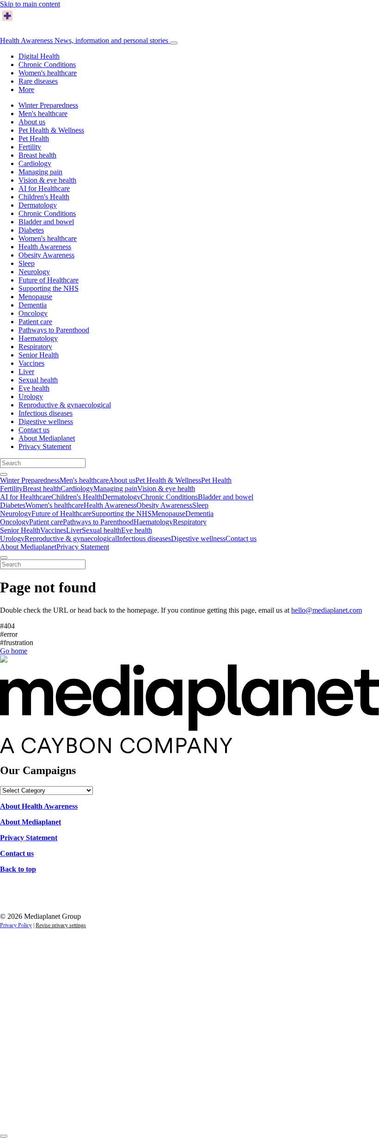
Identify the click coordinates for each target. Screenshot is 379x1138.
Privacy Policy (16, 925)
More (26, 89)
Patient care (35, 322)
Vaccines (31, 363)
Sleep (26, 263)
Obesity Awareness (46, 255)
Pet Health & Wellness (51, 130)
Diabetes (31, 230)
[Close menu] (3, 557)
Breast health (37, 155)
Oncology (33, 313)
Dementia (32, 305)
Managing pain (40, 172)
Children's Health (43, 197)
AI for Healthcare (44, 188)
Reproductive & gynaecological (64, 405)
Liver (26, 371)
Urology (30, 396)
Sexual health (38, 380)
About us (31, 122)
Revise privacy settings (61, 925)
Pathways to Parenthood (53, 330)
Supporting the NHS (48, 288)
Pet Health (33, 138)
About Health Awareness (39, 806)
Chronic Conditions (47, 64)
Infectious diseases (45, 413)
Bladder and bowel (46, 222)
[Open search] (3, 474)
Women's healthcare (47, 73)
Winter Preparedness (48, 105)
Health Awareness (84, 40)
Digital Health (39, 56)
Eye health (33, 388)
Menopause (35, 297)
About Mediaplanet (46, 438)
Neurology (34, 272)
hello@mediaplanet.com (326, 610)
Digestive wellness (45, 421)
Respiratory (35, 347)
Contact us (33, 430)
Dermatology (37, 205)
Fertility (29, 147)
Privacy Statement (44, 446)
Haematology (38, 338)
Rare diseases (38, 81)
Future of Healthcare (48, 280)
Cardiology (34, 163)
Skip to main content (30, 4)
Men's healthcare (42, 113)
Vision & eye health (47, 180)
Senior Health (38, 355)
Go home (13, 651)
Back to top (18, 869)
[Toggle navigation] (173, 43)
